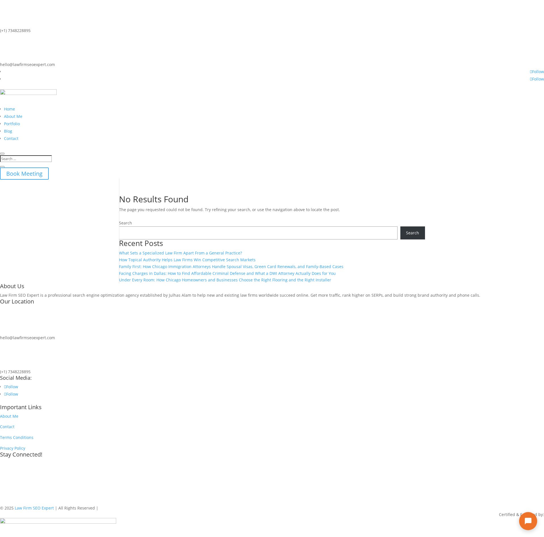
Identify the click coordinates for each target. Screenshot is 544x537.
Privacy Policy (12, 448)
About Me (13, 116)
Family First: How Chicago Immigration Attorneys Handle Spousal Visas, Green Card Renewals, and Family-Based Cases (231, 266)
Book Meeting (24, 173)
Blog (8, 131)
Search (125, 223)
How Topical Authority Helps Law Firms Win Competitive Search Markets (187, 259)
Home (9, 109)
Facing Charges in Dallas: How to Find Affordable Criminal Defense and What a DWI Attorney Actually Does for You (227, 273)
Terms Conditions (16, 437)
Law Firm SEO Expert (34, 508)
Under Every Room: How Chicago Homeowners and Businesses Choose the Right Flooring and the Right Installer (225, 280)
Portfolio (12, 123)
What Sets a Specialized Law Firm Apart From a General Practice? (180, 253)
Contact (11, 138)
